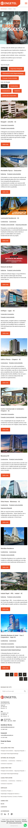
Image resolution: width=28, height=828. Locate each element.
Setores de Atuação (8, 758)
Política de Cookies (10, 821)
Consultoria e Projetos (6, 790)
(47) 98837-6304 (4, 729)
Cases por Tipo (6, 768)
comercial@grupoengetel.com (7, 735)
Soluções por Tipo (7, 747)
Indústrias (17, 91)
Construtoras (6, 91)
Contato (4, 807)
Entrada (10, 8)
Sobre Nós (4, 800)
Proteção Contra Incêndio (9, 78)
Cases (14, 8)
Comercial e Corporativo (9, 95)
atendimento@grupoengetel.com (7, 727)
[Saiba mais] (14, 123)
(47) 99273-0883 (4, 737)
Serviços (4, 788)
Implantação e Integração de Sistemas (10, 793)
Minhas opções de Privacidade (15, 822)
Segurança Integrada (16, 68)
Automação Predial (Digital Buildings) (12, 73)
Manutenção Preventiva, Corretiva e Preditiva (11, 796)
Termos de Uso (18, 821)
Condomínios (14, 86)
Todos (4, 68)
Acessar (2, 743)
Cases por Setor (6, 778)
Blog (2, 804)
